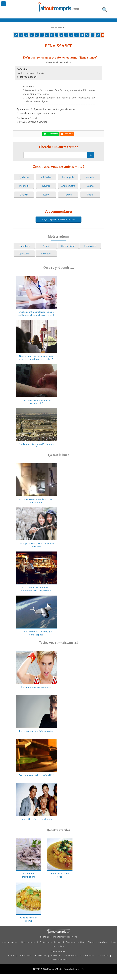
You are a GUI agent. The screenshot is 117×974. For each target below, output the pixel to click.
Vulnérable (46, 177)
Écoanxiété (90, 245)
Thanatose (24, 245)
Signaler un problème (97, 942)
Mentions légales (9, 942)
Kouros (68, 194)
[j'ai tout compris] (58, 6)
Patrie (90, 194)
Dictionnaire (58, 27)
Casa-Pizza (103, 955)
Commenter (52, 133)
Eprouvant (24, 253)
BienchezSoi (40, 955)
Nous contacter (28, 942)
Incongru (24, 185)
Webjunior (55, 955)
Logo (46, 194)
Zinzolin (24, 194)
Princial (11, 955)
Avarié (46, 245)
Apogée (90, 177)
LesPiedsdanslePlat (58, 959)
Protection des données (50, 942)
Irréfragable (68, 177)
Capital (90, 185)
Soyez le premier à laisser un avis (58, 219)
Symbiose (24, 177)
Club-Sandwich (87, 955)
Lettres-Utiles (25, 955)
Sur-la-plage (70, 955)
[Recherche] (104, 9)
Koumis (46, 185)
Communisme (68, 245)
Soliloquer (46, 253)
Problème (68, 133)
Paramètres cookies (75, 942)
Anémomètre (68, 185)
